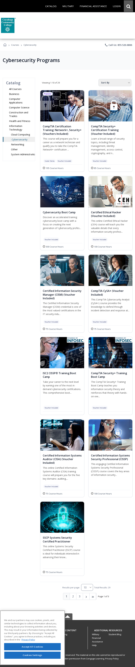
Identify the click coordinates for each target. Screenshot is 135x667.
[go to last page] (93, 596)
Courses (15, 45)
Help (94, 645)
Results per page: (71, 587)
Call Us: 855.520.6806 (118, 45)
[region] (32, 637)
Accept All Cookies (32, 646)
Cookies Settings (32, 655)
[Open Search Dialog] (128, 6)
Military (95, 634)
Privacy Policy (112, 658)
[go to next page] (86, 596)
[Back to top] (67, 632)
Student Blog (114, 634)
